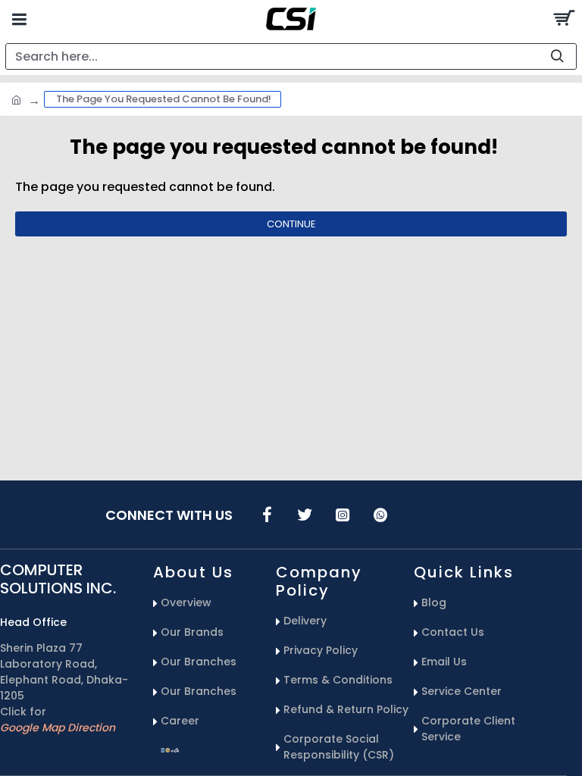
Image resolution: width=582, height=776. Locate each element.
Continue (291, 224)
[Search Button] (563, 19)
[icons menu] (267, 514)
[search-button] (557, 56)
